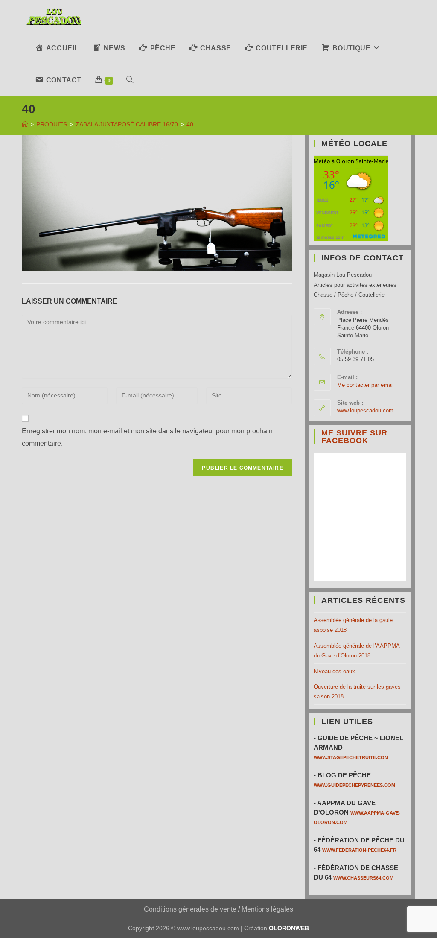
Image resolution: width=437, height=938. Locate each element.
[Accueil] (25, 124)
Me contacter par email (365, 385)
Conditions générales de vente (190, 909)
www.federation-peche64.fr (359, 850)
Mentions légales (267, 909)
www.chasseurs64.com (363, 877)
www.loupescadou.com (365, 410)
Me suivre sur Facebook (354, 437)
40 (189, 124)
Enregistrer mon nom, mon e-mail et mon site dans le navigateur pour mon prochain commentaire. (147, 437)
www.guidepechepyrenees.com (354, 785)
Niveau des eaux (334, 671)
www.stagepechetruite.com (351, 757)
